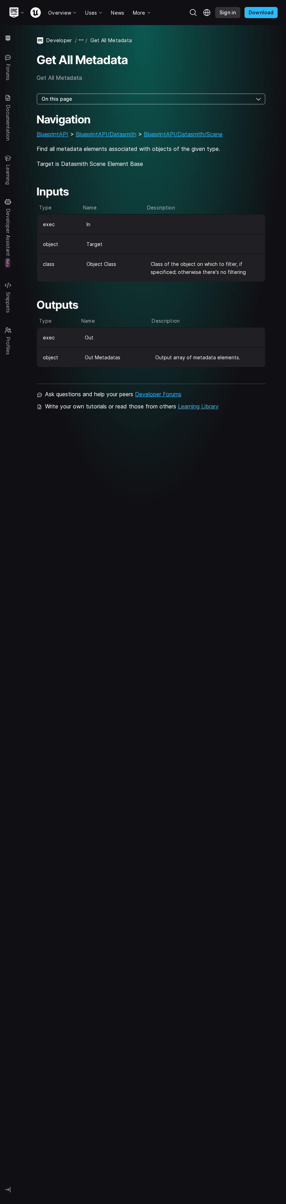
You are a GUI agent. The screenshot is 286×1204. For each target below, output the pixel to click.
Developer (59, 40)
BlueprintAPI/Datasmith (106, 134)
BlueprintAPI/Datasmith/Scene (183, 134)
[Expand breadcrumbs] (81, 40)
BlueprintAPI (52, 134)
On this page (57, 99)
